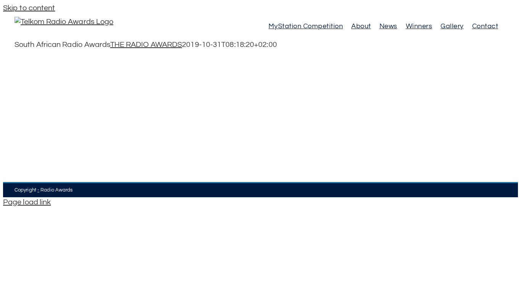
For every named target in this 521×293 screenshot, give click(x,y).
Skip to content (29, 8)
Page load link (27, 202)
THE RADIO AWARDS (146, 44)
